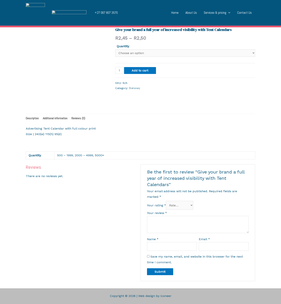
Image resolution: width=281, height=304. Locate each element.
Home (175, 12)
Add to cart (140, 70)
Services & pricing (215, 12)
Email (204, 239)
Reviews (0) (78, 118)
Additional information (55, 118)
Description (32, 118)
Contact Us (244, 12)
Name (152, 239)
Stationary (134, 88)
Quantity (123, 46)
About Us (191, 12)
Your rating (156, 205)
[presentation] (228, 12)
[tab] (32, 118)
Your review (157, 213)
